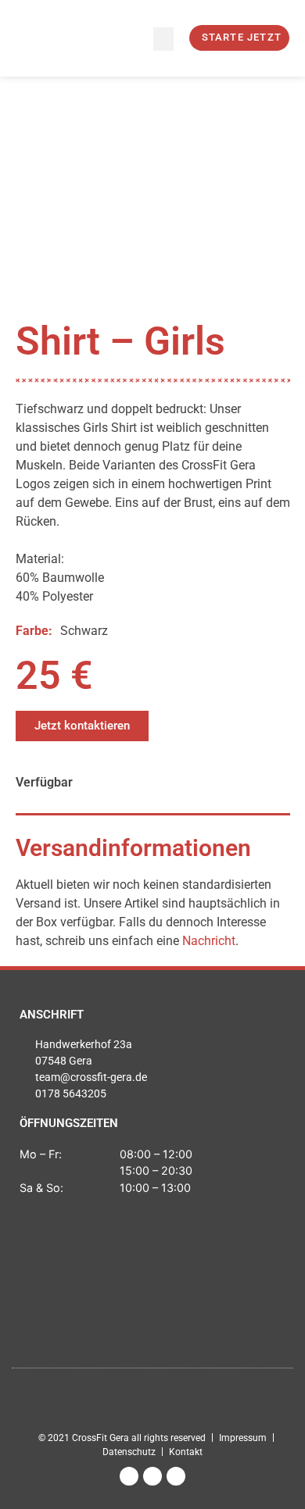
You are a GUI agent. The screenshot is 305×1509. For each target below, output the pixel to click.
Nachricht (208, 940)
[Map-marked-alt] (176, 1476)
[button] (163, 39)
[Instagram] (129, 1476)
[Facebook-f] (152, 1476)
